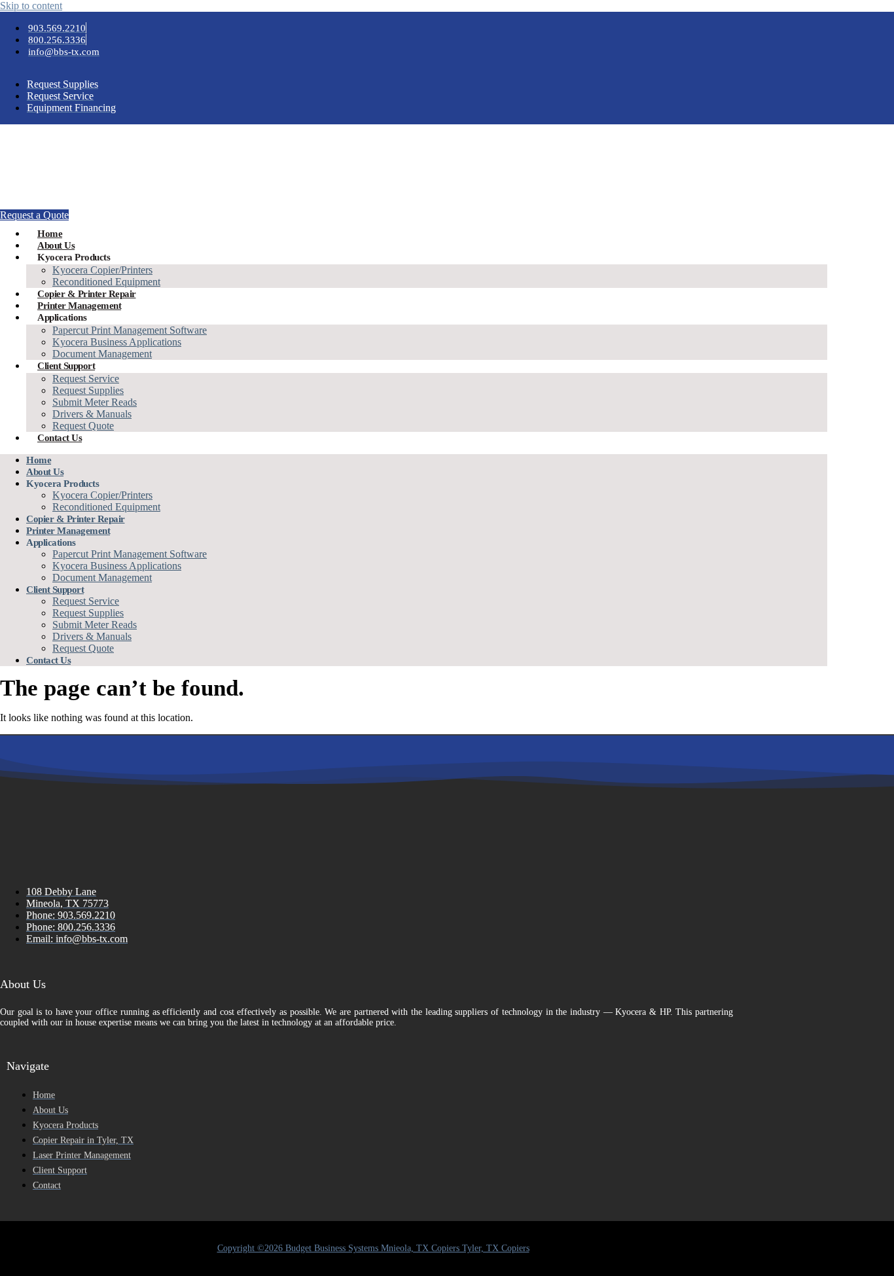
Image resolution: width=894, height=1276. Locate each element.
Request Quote (83, 425)
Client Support (66, 366)
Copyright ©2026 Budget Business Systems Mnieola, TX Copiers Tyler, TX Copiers (373, 1248)
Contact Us (59, 438)
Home (49, 233)
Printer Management (79, 305)
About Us (56, 245)
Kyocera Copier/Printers (102, 269)
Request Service (85, 378)
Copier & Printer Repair (86, 294)
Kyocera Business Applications (116, 341)
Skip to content (31, 5)
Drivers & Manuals (92, 413)
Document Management (102, 353)
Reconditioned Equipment (106, 281)
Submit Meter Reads (94, 402)
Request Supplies (88, 390)
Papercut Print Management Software (129, 330)
